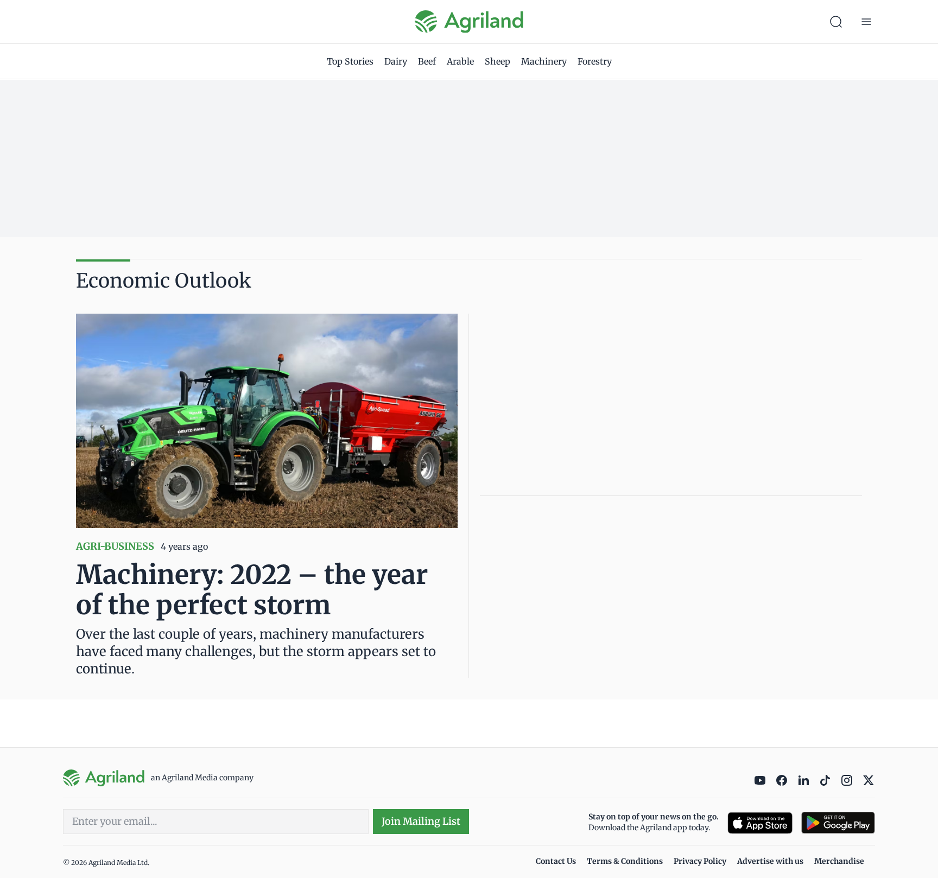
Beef (427, 61)
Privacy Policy (700, 861)
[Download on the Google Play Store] (838, 823)
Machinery (544, 61)
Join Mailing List (421, 821)
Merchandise (839, 861)
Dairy (395, 61)
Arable (460, 61)
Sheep (497, 61)
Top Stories (350, 61)
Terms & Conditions (625, 861)
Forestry (595, 61)
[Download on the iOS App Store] (760, 823)
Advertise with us (770, 861)
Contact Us (556, 861)
